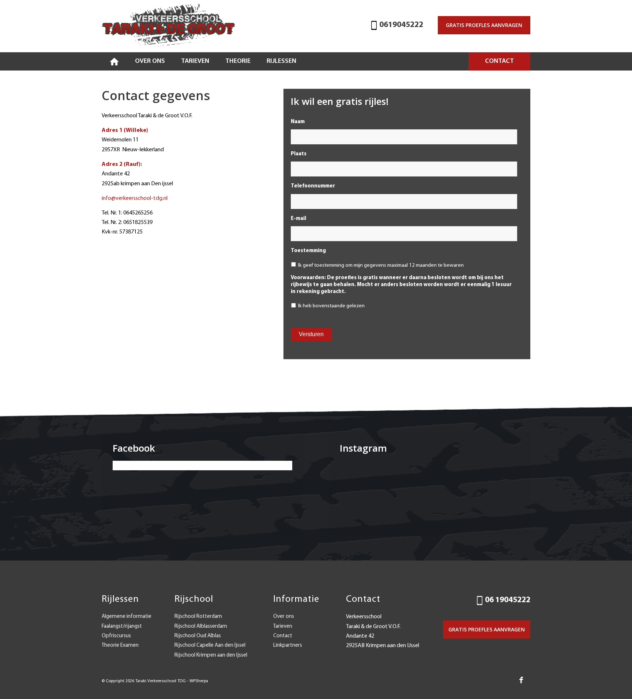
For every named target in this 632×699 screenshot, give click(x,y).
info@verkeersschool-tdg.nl (135, 198)
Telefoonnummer (315, 186)
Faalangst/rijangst (122, 626)
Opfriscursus (116, 636)
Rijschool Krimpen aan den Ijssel (210, 655)
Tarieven (282, 626)
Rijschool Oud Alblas (197, 636)
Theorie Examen (120, 645)
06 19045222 (507, 600)
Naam (300, 122)
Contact (282, 636)
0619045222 (401, 25)
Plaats (301, 154)
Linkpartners (287, 645)
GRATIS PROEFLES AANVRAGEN (484, 25)
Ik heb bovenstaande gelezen (331, 306)
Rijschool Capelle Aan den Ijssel (209, 645)
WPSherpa (198, 681)
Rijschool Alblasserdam (200, 626)
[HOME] (114, 61)
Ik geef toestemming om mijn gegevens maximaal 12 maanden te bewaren (381, 265)
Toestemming (311, 251)
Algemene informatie (126, 616)
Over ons (283, 616)
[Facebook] (521, 680)
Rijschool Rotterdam (198, 616)
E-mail (301, 218)
